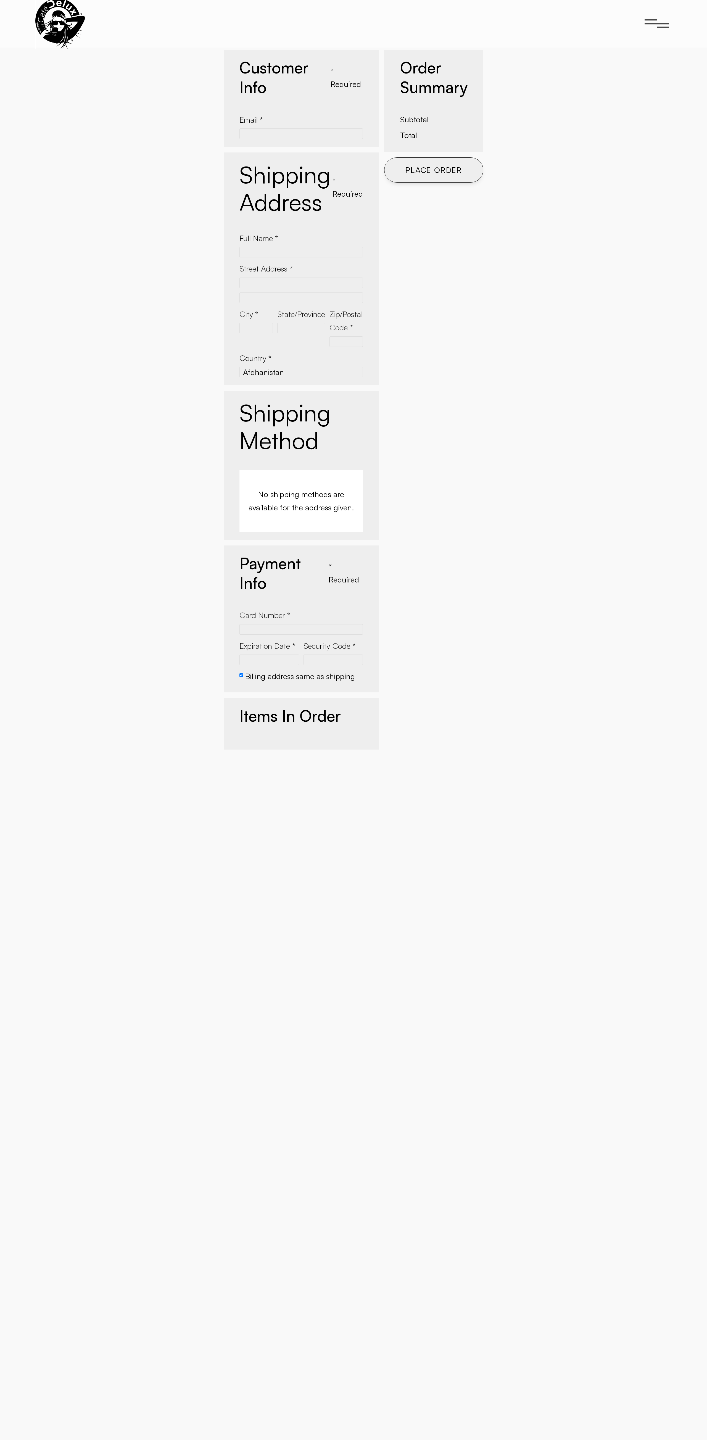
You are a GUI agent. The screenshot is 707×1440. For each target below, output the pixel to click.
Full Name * (258, 238)
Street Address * (266, 268)
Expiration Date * (267, 646)
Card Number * (264, 615)
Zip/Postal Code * (346, 320)
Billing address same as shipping (300, 676)
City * (248, 314)
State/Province (301, 314)
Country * (255, 358)
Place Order (433, 170)
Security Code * (330, 646)
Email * (251, 120)
